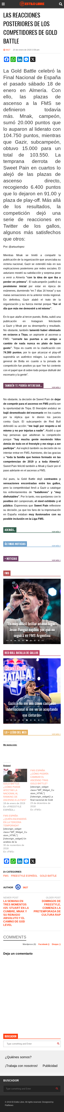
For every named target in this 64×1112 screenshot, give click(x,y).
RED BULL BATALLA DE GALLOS (21, 653)
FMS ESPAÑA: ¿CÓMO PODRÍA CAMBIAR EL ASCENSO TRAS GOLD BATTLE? (39, 777)
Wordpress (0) (29, 944)
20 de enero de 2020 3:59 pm (26, 50)
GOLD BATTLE (48, 875)
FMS (7, 573)
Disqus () (56, 944)
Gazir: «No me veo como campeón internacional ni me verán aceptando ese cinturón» (32, 709)
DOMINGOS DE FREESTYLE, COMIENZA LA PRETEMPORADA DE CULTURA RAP (47, 908)
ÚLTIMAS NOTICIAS (15, 544)
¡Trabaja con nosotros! (21, 1066)
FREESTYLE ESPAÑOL (24, 875)
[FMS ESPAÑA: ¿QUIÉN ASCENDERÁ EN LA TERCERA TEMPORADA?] (16, 833)
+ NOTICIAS (11, 559)
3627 (7, 50)
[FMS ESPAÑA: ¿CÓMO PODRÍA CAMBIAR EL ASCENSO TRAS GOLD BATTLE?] (43, 790)
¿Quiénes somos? (18, 1057)
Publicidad (50, 1066)
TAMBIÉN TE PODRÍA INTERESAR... (23, 386)
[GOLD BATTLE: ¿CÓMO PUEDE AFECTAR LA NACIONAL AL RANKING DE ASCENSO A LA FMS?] (15, 775)
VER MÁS (56, 387)
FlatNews (9, 1105)
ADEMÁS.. (10, 530)
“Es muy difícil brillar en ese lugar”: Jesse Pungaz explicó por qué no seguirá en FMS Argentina (32, 629)
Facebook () (44, 944)
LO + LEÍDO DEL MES (16, 732)
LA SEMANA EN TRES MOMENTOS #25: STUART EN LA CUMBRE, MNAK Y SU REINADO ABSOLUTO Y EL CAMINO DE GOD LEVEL (16, 913)
